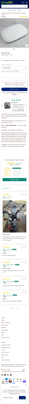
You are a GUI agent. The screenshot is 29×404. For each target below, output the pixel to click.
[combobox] (14, 6)
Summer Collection (5, 322)
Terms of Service (5, 352)
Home (9, 10)
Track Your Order (5, 337)
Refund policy (4, 355)
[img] (6, 195)
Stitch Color (6, 64)
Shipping (6, 54)
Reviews (3, 332)
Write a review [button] (14, 179)
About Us (3, 342)
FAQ (2, 335)
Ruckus (19, 10)
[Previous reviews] (3, 105)
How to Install (4, 330)
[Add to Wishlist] (2, 20)
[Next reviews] (26, 105)
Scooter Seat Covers (6, 345)
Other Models (4, 325)
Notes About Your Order (10, 71)
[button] (23, 16)
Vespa (2, 320)
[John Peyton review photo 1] (14, 216)
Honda (14, 10)
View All (3, 350)
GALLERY (3, 327)
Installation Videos (5, 347)
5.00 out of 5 (18, 163)
